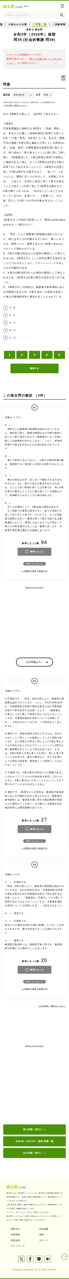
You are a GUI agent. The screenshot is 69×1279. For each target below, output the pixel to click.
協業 (41, 1234)
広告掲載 (44, 1229)
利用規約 (15, 1240)
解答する (34, 368)
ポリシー (44, 1240)
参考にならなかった (34, 564)
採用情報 (15, 1234)
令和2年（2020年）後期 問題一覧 (34, 1141)
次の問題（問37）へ (34, 1153)
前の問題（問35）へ (34, 1129)
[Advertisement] (34, 1084)
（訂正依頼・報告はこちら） (15, 105)
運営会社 (15, 1229)
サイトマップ (18, 1246)
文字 (38, 95)
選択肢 (6, 95)
